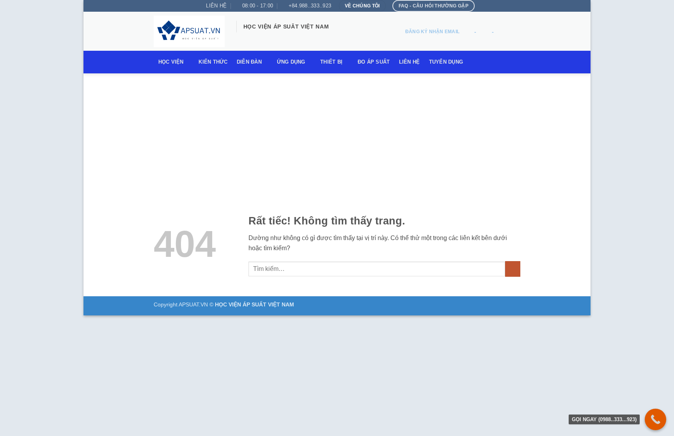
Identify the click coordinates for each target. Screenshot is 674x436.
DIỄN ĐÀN (249, 62)
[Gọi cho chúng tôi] (282, 37)
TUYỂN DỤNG (446, 62)
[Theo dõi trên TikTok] (251, 37)
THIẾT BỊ (331, 62)
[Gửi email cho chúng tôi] (272, 37)
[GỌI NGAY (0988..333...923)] (655, 419)
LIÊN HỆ (409, 62)
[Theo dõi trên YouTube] (302, 37)
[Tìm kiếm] (512, 32)
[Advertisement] (337, 132)
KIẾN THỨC (213, 62)
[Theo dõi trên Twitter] (262, 37)
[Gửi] (512, 268)
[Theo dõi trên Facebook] (241, 37)
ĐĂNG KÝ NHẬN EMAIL (432, 31)
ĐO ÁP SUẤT (374, 62)
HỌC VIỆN (171, 62)
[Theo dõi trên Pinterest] (292, 37)
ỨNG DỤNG (291, 62)
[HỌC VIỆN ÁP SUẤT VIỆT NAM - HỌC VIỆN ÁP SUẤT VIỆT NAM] (189, 31)
